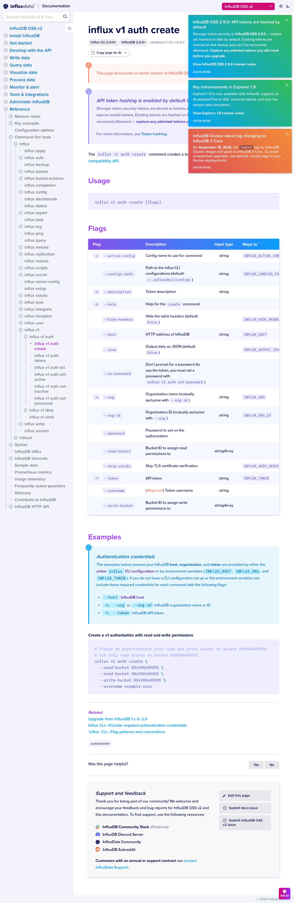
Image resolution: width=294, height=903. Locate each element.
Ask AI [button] (284, 895)
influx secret (36, 274)
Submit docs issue (243, 808)
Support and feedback (120, 793)
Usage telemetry (30, 479)
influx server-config (42, 281)
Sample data (26, 465)
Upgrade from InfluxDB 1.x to (117, 719)
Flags (97, 228)
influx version (37, 430)
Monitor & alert (24, 87)
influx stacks (36, 295)
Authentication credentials (125, 557)
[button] (6, 36)
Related (95, 712)
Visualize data (23, 72)
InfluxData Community (122, 842)
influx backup (37, 164)
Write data (20, 58)
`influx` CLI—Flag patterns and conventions (126, 731)
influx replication (40, 254)
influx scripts (36, 267)
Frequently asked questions (40, 485)
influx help (34, 219)
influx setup (35, 288)
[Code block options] (274, 197)
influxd (26, 437)
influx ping (34, 233)
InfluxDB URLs (28, 451)
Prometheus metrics (33, 472)
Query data (21, 65)
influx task (34, 302)
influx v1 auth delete (46, 358)
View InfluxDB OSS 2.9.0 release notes (224, 64)
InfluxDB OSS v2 (26, 28)
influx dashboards (41, 199)
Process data (22, 80)
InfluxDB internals (31, 458)
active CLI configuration (125, 571)
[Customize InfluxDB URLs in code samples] (280, 6)
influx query (35, 240)
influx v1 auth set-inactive (50, 389)
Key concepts (27, 123)
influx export (36, 212)
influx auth (34, 157)
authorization (100, 744)
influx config (36, 192)
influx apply (35, 150)
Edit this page (239, 796)
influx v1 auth (41, 336)
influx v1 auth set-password (50, 401)
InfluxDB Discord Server (122, 834)
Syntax (21, 444)
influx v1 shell (41, 417)
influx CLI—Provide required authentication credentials (137, 725)
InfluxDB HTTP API (32, 506)
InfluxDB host (132, 597)
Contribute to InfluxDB (35, 499)
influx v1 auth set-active (50, 377)
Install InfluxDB (25, 36)
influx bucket (36, 171)
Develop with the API (30, 50)
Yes (256, 765)
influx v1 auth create (46, 346)
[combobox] (36, 17)
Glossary (23, 492)
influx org (33, 226)
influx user (34, 322)
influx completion (40, 185)
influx (24, 143)
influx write (35, 423)
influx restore (37, 261)
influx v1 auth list (49, 367)
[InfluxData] (19, 6)
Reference (20, 109)
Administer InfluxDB (29, 102)
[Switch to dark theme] (287, 6)
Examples (104, 537)
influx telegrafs (38, 309)
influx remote (37, 247)
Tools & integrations (29, 94)
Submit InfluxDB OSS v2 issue (243, 822)
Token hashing (154, 134)
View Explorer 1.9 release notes (218, 113)
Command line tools (33, 137)
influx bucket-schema (44, 178)
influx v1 (32, 329)
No (272, 765)
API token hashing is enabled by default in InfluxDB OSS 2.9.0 (165, 101)
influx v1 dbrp (41, 410)
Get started (21, 43)
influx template (38, 316)
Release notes (28, 116)
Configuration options (34, 130)
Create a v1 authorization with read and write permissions (140, 635)
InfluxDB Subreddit (119, 849)
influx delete (36, 205)
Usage (99, 180)
